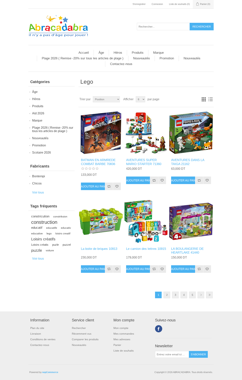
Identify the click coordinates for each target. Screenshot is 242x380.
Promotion (167, 58)
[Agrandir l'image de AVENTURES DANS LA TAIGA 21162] (191, 132)
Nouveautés (141, 58)
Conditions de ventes (42, 339)
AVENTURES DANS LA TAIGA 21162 (187, 162)
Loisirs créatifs (43, 239)
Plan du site (37, 328)
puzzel (67, 244)
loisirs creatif (62, 233)
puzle (55, 244)
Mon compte (120, 328)
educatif (36, 227)
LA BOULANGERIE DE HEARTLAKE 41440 (187, 250)
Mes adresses (121, 339)
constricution (40, 216)
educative (37, 233)
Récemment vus (81, 333)
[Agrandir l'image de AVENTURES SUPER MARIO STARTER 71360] (146, 132)
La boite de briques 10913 (99, 249)
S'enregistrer (139, 4)
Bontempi (38, 176)
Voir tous (38, 192)
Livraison (35, 333)
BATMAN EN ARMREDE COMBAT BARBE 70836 (98, 162)
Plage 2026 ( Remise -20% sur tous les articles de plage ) (82, 58)
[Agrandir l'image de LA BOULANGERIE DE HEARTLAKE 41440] (191, 221)
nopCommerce (50, 372)
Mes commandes (123, 333)
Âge (101, 52)
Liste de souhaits (123, 350)
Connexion (157, 4)
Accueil (83, 52)
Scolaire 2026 (41, 152)
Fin (209, 295)
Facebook (158, 328)
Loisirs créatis (39, 244)
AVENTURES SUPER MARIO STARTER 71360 (143, 162)
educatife (51, 227)
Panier (117, 344)
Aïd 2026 (38, 113)
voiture (50, 250)
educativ (66, 227)
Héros (118, 52)
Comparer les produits (85, 339)
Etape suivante (201, 295)
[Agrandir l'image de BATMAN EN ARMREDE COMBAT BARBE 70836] (101, 132)
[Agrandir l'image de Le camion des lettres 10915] (146, 221)
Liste (210, 99)
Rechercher (79, 328)
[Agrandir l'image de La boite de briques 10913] (101, 221)
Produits (137, 52)
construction (44, 222)
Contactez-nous (121, 64)
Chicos (37, 183)
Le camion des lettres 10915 (146, 249)
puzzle (36, 250)
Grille (203, 99)
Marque (158, 52)
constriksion (60, 216)
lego (49, 233)
